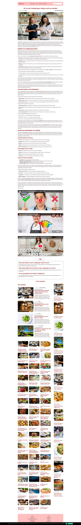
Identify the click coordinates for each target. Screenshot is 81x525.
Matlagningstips (60, 10)
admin (26, 10)
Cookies (40, 3)
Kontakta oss (44, 3)
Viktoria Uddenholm (43, 287)
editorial (56, 10)
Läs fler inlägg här (40, 281)
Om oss (36, 3)
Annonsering (32, 3)
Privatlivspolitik (70, 523)
